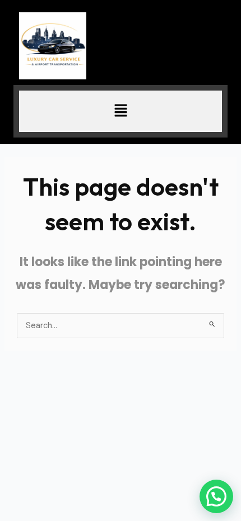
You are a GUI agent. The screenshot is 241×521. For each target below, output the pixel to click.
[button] (120, 111)
